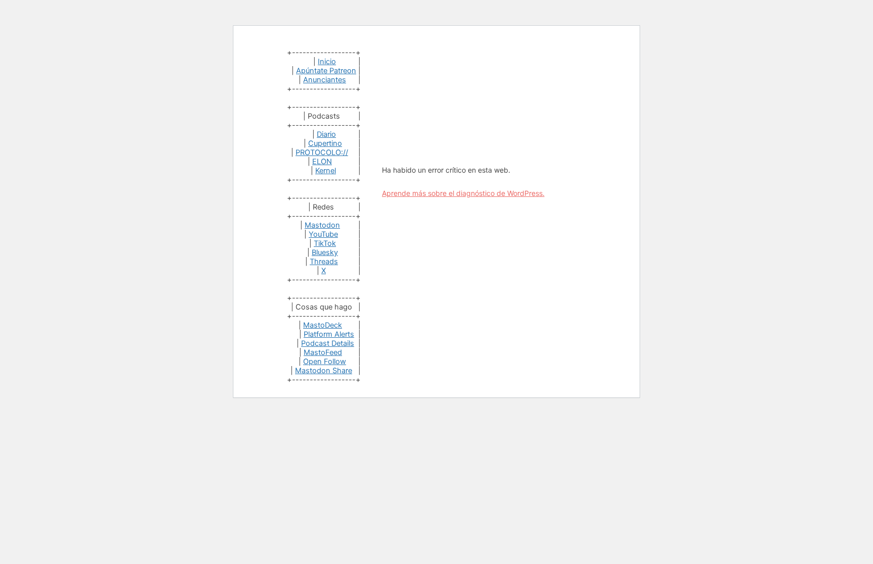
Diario (326, 134)
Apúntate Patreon (326, 70)
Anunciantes (324, 79)
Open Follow (324, 361)
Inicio (327, 61)
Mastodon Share (323, 370)
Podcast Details (327, 343)
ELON (322, 161)
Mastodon (322, 225)
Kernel (325, 170)
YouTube (323, 234)
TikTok (325, 243)
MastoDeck (322, 325)
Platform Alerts (329, 334)
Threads (324, 261)
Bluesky (325, 252)
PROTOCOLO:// (322, 152)
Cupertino (325, 143)
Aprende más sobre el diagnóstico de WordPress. (463, 193)
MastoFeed (323, 352)
